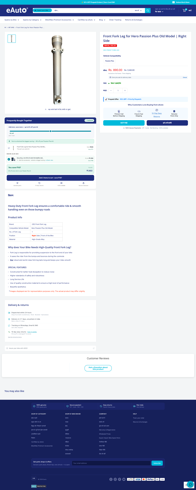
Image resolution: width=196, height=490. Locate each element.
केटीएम (67, 446)
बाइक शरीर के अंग (36, 422)
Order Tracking (115, 20)
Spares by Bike (11, 20)
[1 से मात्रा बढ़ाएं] (125, 90)
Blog (101, 20)
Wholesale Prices (105, 434)
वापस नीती (102, 446)
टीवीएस (67, 434)
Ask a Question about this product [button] (98, 368)
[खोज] (148, 10)
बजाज (66, 418)
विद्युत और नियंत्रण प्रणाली (38, 426)
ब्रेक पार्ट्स (34, 418)
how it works (32, 332)
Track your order (138, 418)
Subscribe (157, 463)
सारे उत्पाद (11, 27)
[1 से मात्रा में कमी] (111, 90)
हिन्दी (34, 478)
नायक (66, 422)
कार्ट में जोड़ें (123, 123)
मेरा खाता (158, 11)
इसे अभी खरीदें (167, 123)
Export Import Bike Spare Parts (109, 438)
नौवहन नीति (102, 450)
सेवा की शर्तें (102, 454)
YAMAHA (68, 438)
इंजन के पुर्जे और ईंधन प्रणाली (39, 430)
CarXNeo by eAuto (85, 20)
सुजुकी (67, 430)
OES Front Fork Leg (111, 50)
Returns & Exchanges (133, 20)
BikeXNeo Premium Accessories (58, 20)
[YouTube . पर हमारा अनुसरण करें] (123, 479)
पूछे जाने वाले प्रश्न (104, 426)
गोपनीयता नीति (103, 442)
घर (5, 27)
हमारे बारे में (102, 418)
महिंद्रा (67, 442)
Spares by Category (31, 20)
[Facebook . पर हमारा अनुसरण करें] (111, 479)
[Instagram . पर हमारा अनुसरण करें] (115, 479)
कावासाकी (68, 454)
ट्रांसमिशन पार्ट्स (35, 434)
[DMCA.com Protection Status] (38, 486)
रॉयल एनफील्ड (69, 450)
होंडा (66, 426)
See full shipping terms (15, 337)
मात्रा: (105, 90)
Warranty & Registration (107, 430)
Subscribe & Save (182, 2)
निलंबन (33, 438)
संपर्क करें (101, 422)
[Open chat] (190, 484)
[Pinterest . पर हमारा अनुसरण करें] (119, 479)
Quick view (50, 160)
